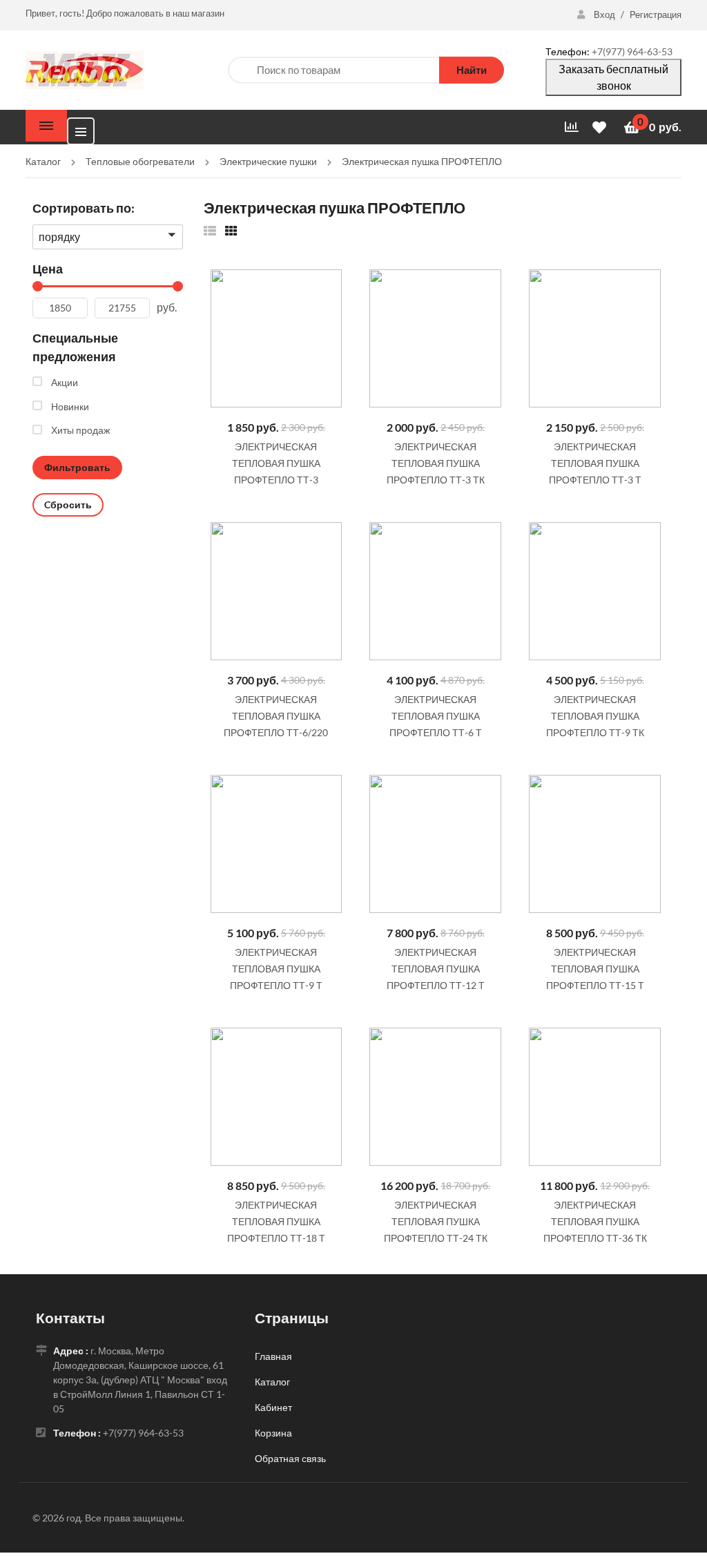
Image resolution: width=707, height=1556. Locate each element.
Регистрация (655, 14)
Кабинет (273, 1407)
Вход (604, 14)
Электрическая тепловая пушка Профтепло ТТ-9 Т (276, 968)
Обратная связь (290, 1458)
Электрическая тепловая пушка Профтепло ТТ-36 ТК (595, 1221)
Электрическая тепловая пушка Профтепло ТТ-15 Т (595, 968)
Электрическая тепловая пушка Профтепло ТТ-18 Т (276, 1221)
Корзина (273, 1433)
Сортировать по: (83, 207)
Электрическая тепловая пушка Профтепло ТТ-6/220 (276, 715)
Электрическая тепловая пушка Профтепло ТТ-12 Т (436, 968)
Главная (273, 1356)
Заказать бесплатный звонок (613, 77)
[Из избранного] (210, 230)
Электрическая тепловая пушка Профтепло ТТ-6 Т (435, 715)
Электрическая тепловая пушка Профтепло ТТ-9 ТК (595, 715)
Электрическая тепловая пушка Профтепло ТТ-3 (276, 463)
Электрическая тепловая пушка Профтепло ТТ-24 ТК (435, 1221)
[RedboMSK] (85, 68)
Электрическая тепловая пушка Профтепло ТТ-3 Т (595, 463)
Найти (471, 70)
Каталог (272, 1381)
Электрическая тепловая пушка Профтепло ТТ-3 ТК (436, 463)
